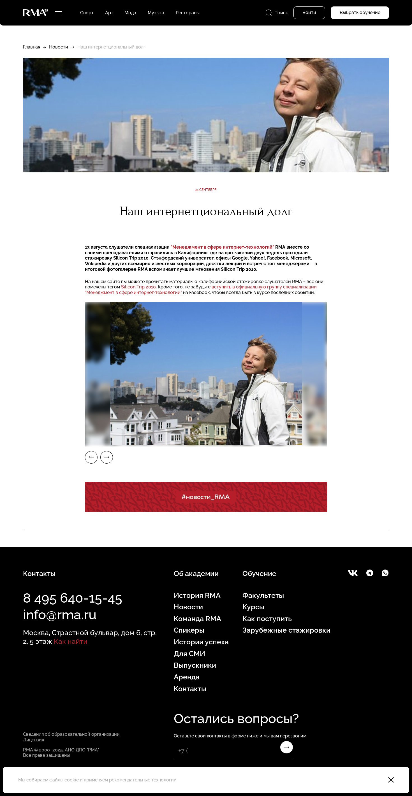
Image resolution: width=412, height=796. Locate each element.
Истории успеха (201, 642)
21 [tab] (25, 441)
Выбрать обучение (360, 12)
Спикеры (189, 630)
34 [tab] (360, 441)
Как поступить (267, 619)
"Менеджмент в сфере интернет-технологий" (222, 247)
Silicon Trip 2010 (138, 287)
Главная (31, 47)
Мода (130, 12)
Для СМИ (189, 654)
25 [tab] (128, 441)
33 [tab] (334, 441)
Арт (109, 12)
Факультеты (263, 595)
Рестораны (188, 12)
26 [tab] (154, 441)
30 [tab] (257, 441)
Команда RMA (197, 619)
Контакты (190, 689)
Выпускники (195, 665)
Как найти (70, 641)
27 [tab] (180, 441)
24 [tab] (103, 441)
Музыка (156, 12)
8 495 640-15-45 (72, 598)
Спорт (87, 12)
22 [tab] (51, 441)
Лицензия (33, 739)
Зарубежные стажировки (286, 630)
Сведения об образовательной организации (71, 734)
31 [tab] (283, 441)
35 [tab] (386, 441)
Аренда (187, 677)
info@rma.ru (59, 614)
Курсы (253, 607)
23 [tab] (77, 441)
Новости (58, 47)
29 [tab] (231, 441)
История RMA (197, 595)
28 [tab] (206, 441)
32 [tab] (309, 441)
